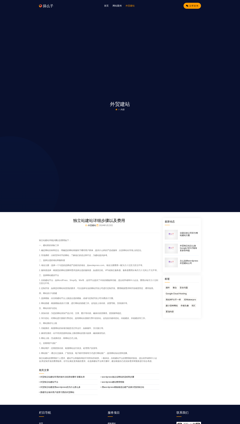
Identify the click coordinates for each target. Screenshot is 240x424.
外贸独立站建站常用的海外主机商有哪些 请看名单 (62, 376)
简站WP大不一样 (173, 299)
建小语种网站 (172, 305)
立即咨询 (193, 5)
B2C (193, 305)
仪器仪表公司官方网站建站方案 (189, 234)
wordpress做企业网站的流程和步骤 (118, 376)
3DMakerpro (190, 299)
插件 (168, 287)
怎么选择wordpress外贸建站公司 (189, 261)
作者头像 (185, 305)
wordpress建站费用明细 (113, 382)
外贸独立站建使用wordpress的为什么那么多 (60, 387)
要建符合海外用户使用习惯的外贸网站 (57, 392)
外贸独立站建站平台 (49, 382)
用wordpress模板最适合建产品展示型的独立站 (123, 387)
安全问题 (184, 287)
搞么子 (47, 5)
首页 (106, 5)
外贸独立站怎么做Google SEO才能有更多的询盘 (188, 248)
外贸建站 (130, 5)
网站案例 (117, 5)
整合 (175, 287)
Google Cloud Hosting (176, 293)
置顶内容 (170, 311)
